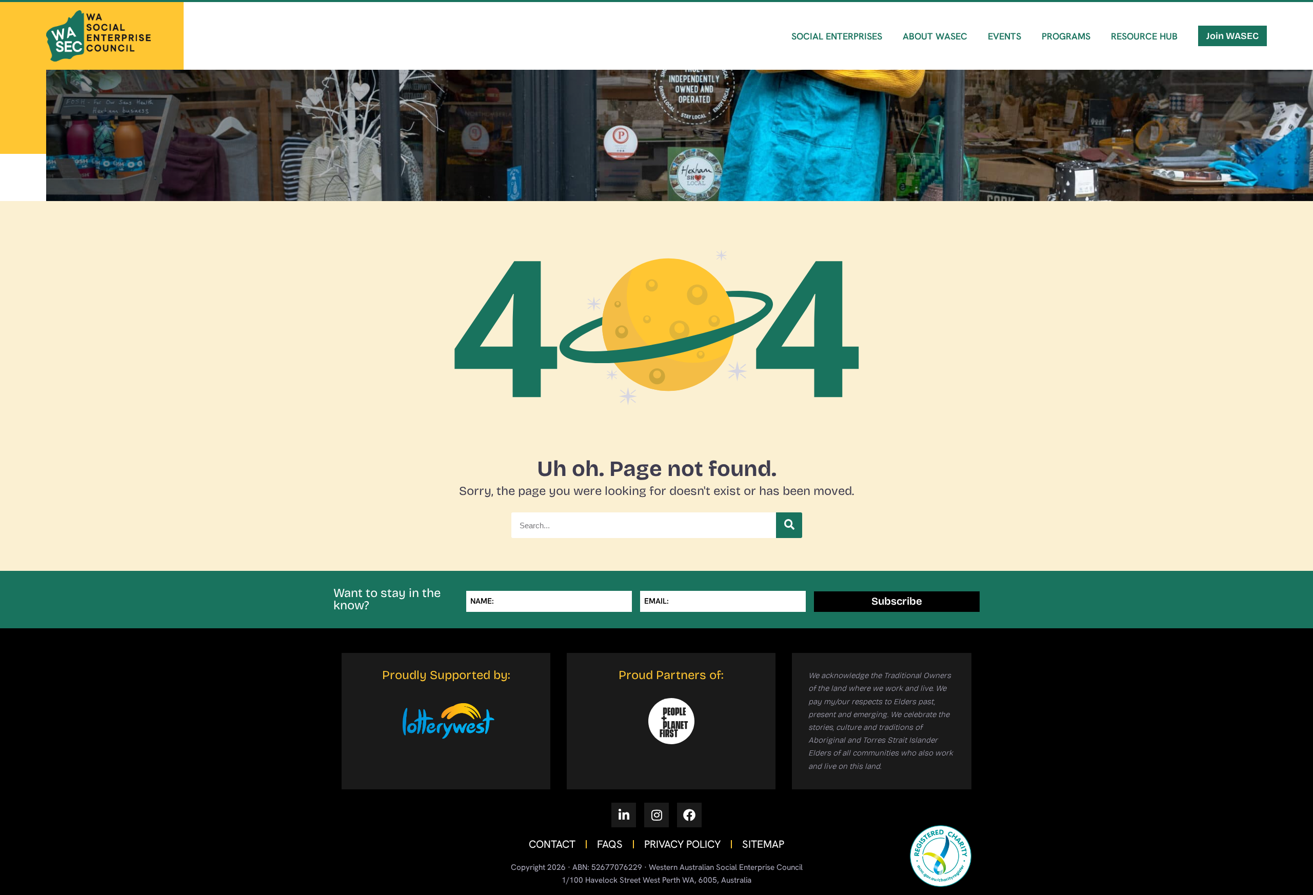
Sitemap (763, 844)
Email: (656, 601)
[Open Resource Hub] (1147, 65)
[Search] (789, 525)
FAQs (610, 844)
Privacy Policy (682, 844)
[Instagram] (656, 815)
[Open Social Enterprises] (839, 65)
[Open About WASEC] (937, 65)
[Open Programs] (1068, 65)
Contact (552, 844)
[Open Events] (1007, 65)
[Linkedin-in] (623, 815)
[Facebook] (689, 815)
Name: (482, 601)
